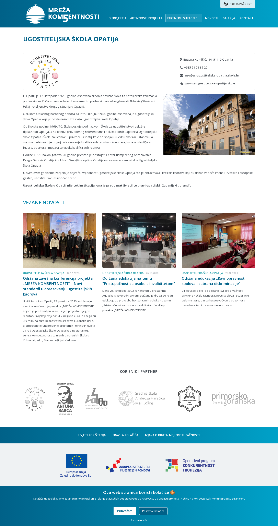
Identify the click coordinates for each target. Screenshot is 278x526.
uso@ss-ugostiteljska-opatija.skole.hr (211, 75)
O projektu (117, 18)
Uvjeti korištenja (92, 435)
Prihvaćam (124, 511)
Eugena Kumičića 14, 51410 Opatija (208, 59)
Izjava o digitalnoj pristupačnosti (172, 435)
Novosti (211, 18)
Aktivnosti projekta (146, 18)
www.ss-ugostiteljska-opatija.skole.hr (211, 83)
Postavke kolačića (153, 511)
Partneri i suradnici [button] (183, 18)
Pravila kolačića (125, 435)
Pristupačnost (240, 4)
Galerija (229, 18)
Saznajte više (139, 520)
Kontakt (247, 18)
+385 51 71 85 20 (195, 67)
